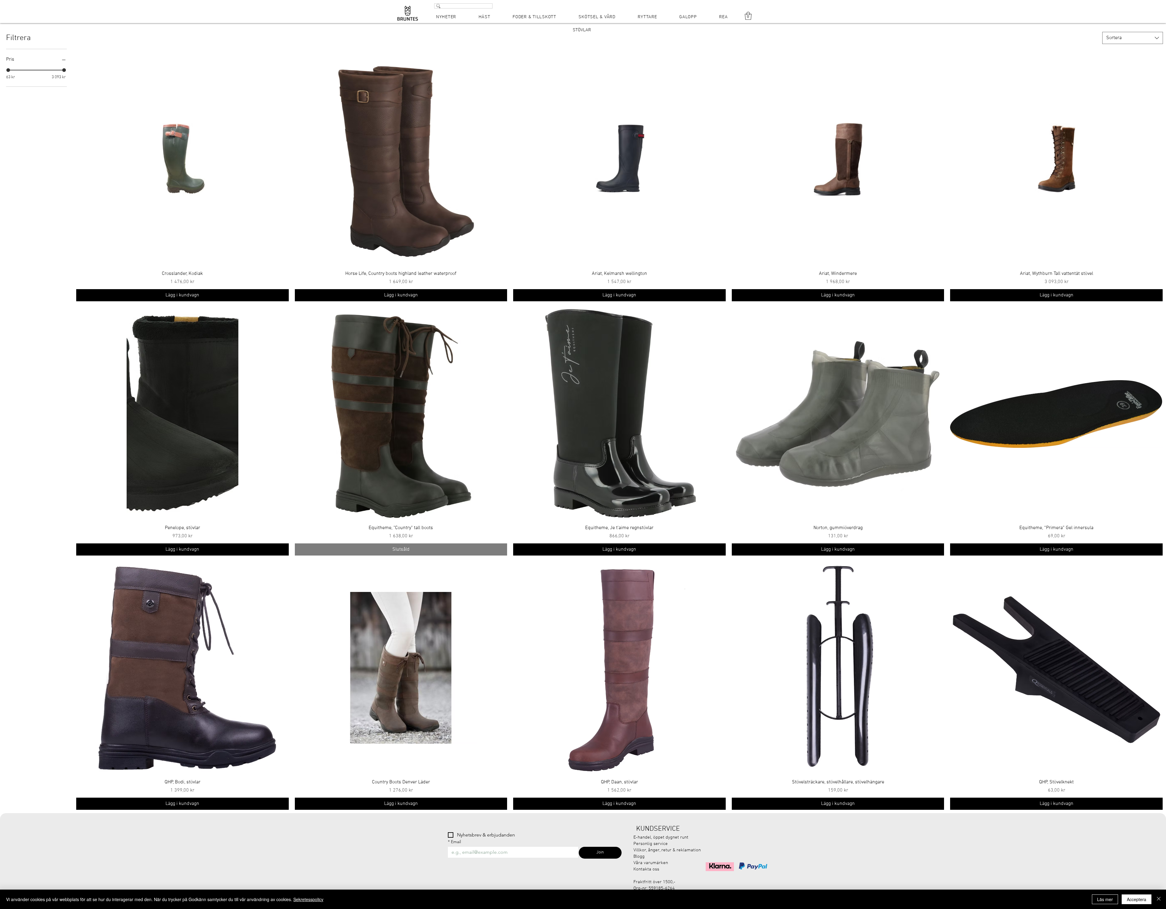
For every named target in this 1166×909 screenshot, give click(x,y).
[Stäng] (1158, 899)
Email (454, 841)
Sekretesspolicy (308, 899)
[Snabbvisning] (182, 159)
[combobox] (1132, 38)
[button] (748, 16)
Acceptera (1136, 899)
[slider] (8, 70)
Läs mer (1105, 899)
